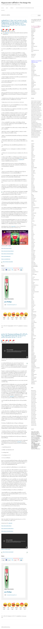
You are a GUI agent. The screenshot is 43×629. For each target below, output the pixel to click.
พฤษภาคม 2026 (33, 394)
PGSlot (32, 238)
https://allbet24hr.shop (35, 50)
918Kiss (32, 154)
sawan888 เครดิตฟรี (34, 266)
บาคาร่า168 (33, 321)
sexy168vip (33, 268)
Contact (11, 7)
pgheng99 (32, 234)
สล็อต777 (32, 345)
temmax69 (33, 290)
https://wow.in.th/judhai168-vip (7, 531)
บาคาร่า (32, 39)
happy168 (13, 226)
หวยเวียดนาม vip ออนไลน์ (35, 367)
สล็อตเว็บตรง (33, 31)
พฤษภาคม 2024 (33, 425)
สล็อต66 (32, 343)
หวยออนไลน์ (33, 94)
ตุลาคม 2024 (33, 419)
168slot (9, 245)
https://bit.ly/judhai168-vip (6, 525)
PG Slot (32, 223)
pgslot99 (32, 243)
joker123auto (33, 198)
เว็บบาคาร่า (33, 90)
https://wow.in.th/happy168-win (7, 253)
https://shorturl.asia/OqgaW (8, 551)
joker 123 (32, 68)
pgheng (32, 232)
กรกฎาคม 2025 (33, 407)
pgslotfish (32, 246)
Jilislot (32, 194)
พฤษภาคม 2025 (33, 410)
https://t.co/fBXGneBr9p (5, 549)
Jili (31, 192)
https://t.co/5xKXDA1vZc (5, 259)
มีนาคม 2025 (33, 413)
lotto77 (32, 211)
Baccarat (32, 166)
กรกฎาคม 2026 (33, 391)
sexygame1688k (34, 274)
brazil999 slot (33, 172)
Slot (31, 275)
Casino (32, 174)
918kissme (33, 156)
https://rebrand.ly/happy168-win (7, 251)
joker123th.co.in (34, 200)
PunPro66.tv (33, 250)
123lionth (32, 143)
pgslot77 (32, 240)
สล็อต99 (32, 32)
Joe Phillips (8, 302)
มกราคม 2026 (33, 399)
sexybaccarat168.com (34, 271)
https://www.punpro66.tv (35, 88)
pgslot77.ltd (33, 242)
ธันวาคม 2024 (33, 417)
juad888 (32, 202)
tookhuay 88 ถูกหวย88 (35, 291)
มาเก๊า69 (32, 331)
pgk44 (32, 236)
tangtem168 (33, 287)
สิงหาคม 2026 (33, 390)
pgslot (32, 47)
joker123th (33, 199)
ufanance (32, 302)
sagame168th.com (34, 264)
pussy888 (32, 38)
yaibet (32, 307)
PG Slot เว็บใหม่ (33, 224)
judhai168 (11, 396)
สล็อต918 (32, 347)
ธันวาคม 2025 (33, 401)
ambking (32, 164)
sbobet (32, 267)
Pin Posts (3, 10)
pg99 (32, 78)
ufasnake (32, 303)
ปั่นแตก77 (32, 326)
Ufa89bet (32, 297)
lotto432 (32, 210)
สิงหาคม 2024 (33, 422)
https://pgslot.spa (34, 46)
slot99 (32, 36)
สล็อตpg (32, 350)
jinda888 (32, 195)
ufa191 (32, 295)
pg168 (32, 226)
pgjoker (32, 235)
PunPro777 (33, 251)
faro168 (32, 180)
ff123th (32, 182)
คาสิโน (32, 310)
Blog (7, 7)
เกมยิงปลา (32, 369)
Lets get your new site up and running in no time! (25, 7)
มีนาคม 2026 (33, 397)
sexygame (33, 273)
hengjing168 (33, 190)
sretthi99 (32, 283)
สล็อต (32, 337)
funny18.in (33, 186)
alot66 (32, 162)
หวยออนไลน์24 (33, 366)
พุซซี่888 (32, 329)
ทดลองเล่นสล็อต (33, 315)
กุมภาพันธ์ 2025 (33, 414)
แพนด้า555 (33, 382)
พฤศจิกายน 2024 (34, 418)
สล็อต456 (32, 341)
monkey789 (33, 215)
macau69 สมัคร (33, 212)
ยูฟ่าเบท (32, 333)
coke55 (32, 176)
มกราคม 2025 (33, 415)
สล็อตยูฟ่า (32, 354)
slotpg (32, 42)
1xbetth (32, 44)
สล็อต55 (32, 342)
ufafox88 (32, 301)
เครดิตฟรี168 (6, 32)
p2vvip (32, 219)
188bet (32, 147)
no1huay (32, 216)
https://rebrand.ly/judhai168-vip (7, 528)
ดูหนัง (32, 313)
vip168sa (32, 306)
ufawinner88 (33, 305)
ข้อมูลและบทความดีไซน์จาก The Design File (16, 3)
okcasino (32, 218)
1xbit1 (32, 151)
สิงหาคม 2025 (33, 406)
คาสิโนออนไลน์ (33, 311)
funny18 (32, 433)
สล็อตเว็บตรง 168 (34, 359)
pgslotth (32, 247)
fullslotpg (32, 184)
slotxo (32, 40)
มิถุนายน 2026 (33, 393)
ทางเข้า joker (33, 55)
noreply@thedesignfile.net (12, 304)
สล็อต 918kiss (33, 338)
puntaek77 (33, 252)
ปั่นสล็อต (32, 323)
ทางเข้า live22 (33, 317)
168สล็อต (32, 146)
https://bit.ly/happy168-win (6, 248)
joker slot (32, 56)
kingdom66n (33, 204)
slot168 (32, 278)
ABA (32, 158)
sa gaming (33, 67)
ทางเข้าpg (32, 318)
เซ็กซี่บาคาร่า (33, 370)
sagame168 (33, 262)
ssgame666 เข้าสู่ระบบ (34, 285)
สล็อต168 (9, 616)
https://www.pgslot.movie (35, 75)
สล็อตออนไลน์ (33, 355)
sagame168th (33, 263)
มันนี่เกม (32, 330)
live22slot (32, 80)
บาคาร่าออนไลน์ (33, 74)
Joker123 (32, 196)
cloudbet (32, 175)
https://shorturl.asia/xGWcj (8, 261)
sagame (32, 260)
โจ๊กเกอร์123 (33, 28)
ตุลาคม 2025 (33, 403)
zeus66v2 (32, 309)
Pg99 (32, 228)
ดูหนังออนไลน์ (33, 54)
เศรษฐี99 (32, 379)
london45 (32, 208)
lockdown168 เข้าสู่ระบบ (35, 207)
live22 (32, 206)
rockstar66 (33, 259)
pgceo (32, 230)
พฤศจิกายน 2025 (34, 402)
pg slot (32, 48)
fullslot (32, 183)
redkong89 (33, 258)
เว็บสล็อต (32, 375)
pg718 (32, 227)
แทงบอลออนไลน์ (34, 381)
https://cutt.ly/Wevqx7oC (6, 256)
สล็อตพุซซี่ (32, 353)
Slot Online (33, 277)
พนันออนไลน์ (33, 327)
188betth (32, 148)
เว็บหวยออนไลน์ (33, 92)
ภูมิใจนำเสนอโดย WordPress (5, 626)
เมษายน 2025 (33, 411)
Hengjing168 (33, 30)
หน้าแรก (2, 7)
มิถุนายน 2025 (33, 409)
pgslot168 (32, 239)
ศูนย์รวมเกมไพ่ (33, 335)
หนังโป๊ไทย (33, 43)
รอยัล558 (32, 334)
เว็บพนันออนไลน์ (34, 374)
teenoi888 (32, 289)
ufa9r (32, 298)
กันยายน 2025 (33, 405)
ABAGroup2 (33, 159)
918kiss (32, 63)
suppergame (33, 286)
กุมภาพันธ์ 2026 (33, 398)
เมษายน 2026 (33, 395)
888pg (32, 152)
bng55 (32, 168)
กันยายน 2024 (33, 421)
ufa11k (32, 294)
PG (31, 222)
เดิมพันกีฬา (33, 371)
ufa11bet (32, 293)
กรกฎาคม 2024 (33, 423)
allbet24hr (33, 160)
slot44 (32, 34)
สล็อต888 (32, 35)
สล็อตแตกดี (33, 362)
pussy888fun (33, 255)
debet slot (33, 178)
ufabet (32, 299)
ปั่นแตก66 (32, 325)
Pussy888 (32, 254)
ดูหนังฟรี (32, 83)
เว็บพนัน (32, 373)
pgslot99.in (33, 244)
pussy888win (33, 256)
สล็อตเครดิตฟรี (10, 325)
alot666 (32, 163)
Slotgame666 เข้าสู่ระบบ (35, 279)
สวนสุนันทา (33, 363)
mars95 (32, 214)
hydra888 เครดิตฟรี (34, 191)
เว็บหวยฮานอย (33, 378)
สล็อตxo (32, 351)
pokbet (32, 248)
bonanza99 (33, 170)
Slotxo (32, 281)
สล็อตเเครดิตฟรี (33, 361)
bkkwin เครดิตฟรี (34, 167)
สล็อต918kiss (39, 445)
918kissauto (33, 155)
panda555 (32, 220)
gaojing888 (33, 187)
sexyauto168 (33, 270)
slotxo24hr (33, 282)
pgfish (32, 231)
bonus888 (32, 171)
